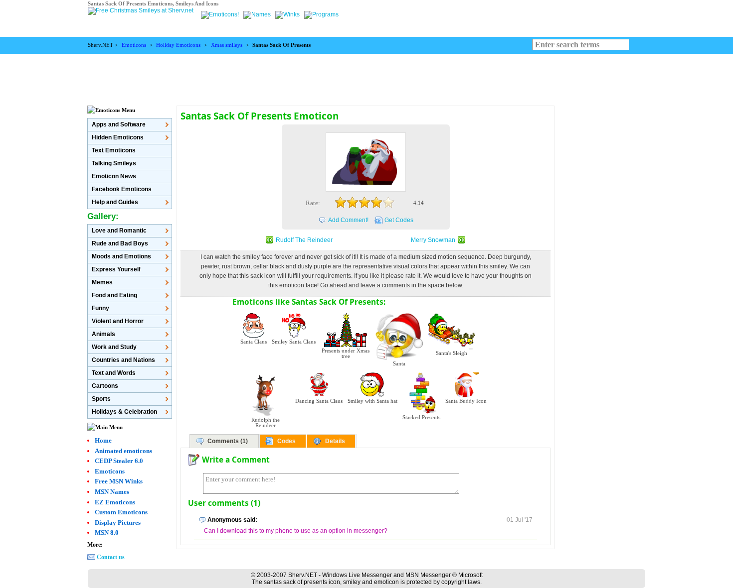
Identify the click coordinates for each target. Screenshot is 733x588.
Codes (286, 441)
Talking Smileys (114, 163)
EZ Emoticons (115, 502)
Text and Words (114, 372)
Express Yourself (116, 269)
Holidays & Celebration (124, 411)
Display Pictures (118, 522)
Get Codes (398, 220)
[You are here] (220, 14)
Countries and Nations (123, 359)
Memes (102, 282)
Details (335, 441)
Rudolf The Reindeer (304, 239)
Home (103, 440)
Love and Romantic (119, 230)
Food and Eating (114, 295)
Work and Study (114, 347)
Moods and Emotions (121, 256)
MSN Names (112, 491)
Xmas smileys (226, 45)
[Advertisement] (366, 76)
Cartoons (105, 385)
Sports (101, 398)
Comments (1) (227, 441)
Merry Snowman (433, 239)
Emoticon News (114, 176)
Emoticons (134, 45)
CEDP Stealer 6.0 (119, 461)
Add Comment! (348, 220)
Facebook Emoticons (122, 189)
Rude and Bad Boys (120, 243)
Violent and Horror (118, 321)
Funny (100, 308)
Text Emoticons (114, 150)
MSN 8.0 (107, 532)
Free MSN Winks (119, 481)
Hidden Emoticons (118, 137)
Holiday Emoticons (178, 45)
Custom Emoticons (121, 512)
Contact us (111, 557)
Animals (103, 334)
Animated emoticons (123, 451)
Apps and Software (119, 124)
